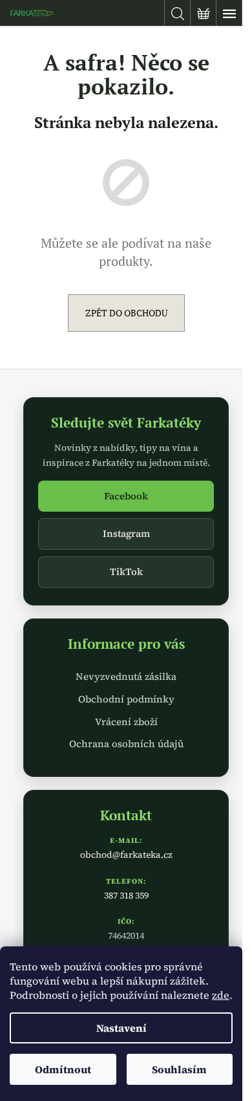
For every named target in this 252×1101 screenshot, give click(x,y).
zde (220, 995)
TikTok (126, 571)
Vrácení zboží (126, 721)
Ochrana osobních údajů (126, 743)
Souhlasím (179, 1069)
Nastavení (121, 1028)
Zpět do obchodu (126, 313)
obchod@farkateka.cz (126, 854)
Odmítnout (63, 1069)
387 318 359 (126, 895)
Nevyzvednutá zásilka (126, 676)
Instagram (126, 533)
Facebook (126, 496)
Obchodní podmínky (126, 699)
